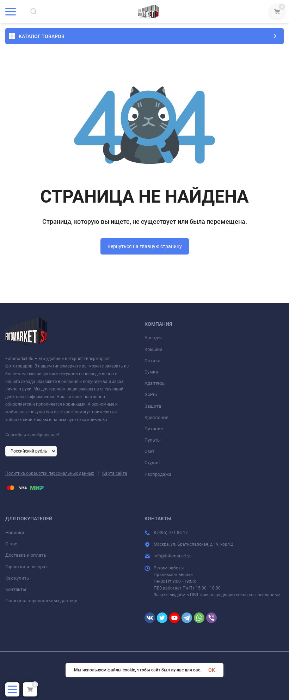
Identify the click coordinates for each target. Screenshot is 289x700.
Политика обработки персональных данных (49, 473)
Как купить (17, 578)
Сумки (151, 372)
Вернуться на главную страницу (144, 246)
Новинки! (15, 532)
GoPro (150, 394)
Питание (153, 428)
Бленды (153, 337)
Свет (149, 451)
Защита (152, 406)
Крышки (153, 349)
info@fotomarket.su (173, 556)
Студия (152, 462)
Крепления (156, 417)
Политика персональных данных (41, 600)
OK (211, 670)
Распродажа (157, 474)
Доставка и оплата (25, 555)
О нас (11, 543)
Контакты (15, 589)
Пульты (152, 440)
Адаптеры (155, 383)
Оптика (152, 360)
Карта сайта (114, 473)
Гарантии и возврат (26, 566)
